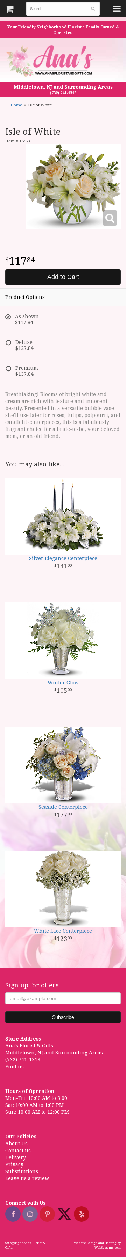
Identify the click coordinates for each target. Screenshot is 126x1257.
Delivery (15, 1157)
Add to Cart (63, 276)
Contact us (18, 1150)
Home (16, 105)
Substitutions (21, 1171)
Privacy (14, 1164)
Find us (14, 1066)
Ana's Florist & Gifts (51, 61)
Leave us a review (27, 1178)
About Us (16, 1143)
